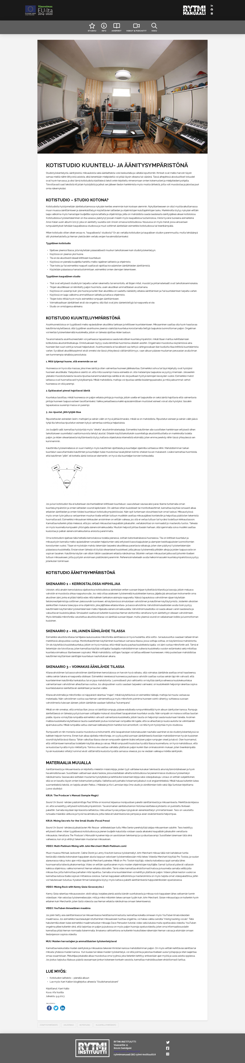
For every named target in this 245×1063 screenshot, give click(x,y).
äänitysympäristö (49, 1025)
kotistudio (85, 1025)
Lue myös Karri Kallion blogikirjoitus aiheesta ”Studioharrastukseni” (84, 981)
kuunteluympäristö (106, 1025)
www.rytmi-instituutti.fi (127, 1051)
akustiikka (69, 1025)
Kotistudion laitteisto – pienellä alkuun (69, 978)
